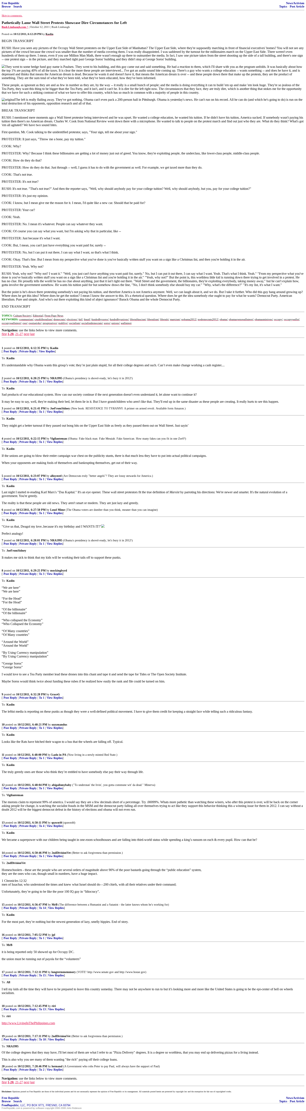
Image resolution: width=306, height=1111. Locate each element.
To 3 (41, 573)
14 (3, 852)
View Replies (47, 351)
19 (3, 1036)
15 (3, 904)
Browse (6, 6)
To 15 (42, 975)
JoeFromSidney (60, 408)
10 (3, 724)
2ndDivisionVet (61, 852)
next (26, 334)
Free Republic (10, 3)
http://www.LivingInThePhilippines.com (28, 1023)
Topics (283, 6)
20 (3, 1066)
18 (3, 1006)
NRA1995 (56, 378)
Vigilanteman (58, 438)
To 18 (42, 1039)
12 (3, 785)
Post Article (297, 6)
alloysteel (56, 475)
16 (3, 934)
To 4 (41, 826)
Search (17, 6)
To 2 (41, 1069)
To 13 (42, 1009)
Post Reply (10, 351)
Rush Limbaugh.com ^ (15, 27)
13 (3, 822)
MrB (54, 904)
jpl (53, 934)
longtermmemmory (63, 972)
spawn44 (56, 822)
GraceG (55, 694)
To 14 (42, 908)
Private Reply (28, 351)
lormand (57, 1066)
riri (54, 1006)
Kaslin (54, 348)
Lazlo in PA (58, 754)
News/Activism (295, 3)
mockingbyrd (58, 570)
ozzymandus (59, 724)
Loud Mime (57, 509)
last (32, 334)
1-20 (10, 334)
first (4, 334)
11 (3, 754)
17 (3, 972)
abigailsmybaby (61, 785)
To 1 (41, 381)
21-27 (19, 334)
